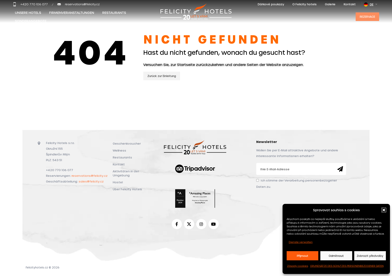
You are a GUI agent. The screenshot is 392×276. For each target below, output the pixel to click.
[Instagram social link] (201, 224)
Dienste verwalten (301, 242)
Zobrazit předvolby (370, 255)
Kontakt (119, 164)
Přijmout (302, 255)
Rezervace (367, 16)
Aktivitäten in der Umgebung (126, 173)
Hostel (118, 182)
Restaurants (122, 157)
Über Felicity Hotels (127, 189)
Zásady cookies (297, 265)
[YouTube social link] (213, 224)
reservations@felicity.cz (89, 175)
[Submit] (340, 169)
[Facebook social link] (177, 224)
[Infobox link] (30, 4)
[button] (384, 210)
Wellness (119, 150)
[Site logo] (196, 16)
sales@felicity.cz (91, 181)
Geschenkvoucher (127, 143)
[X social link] (189, 224)
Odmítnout (336, 255)
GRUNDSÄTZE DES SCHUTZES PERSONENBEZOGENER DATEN (347, 265)
